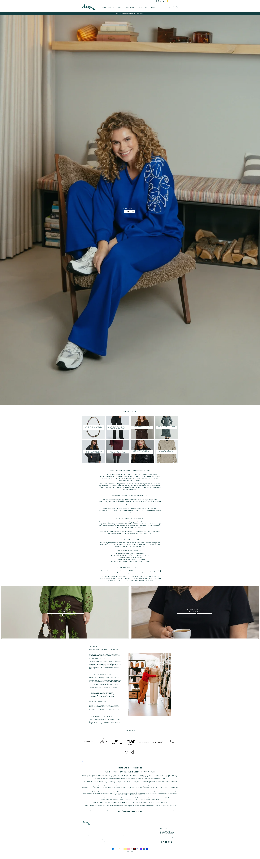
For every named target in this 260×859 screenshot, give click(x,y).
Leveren (103, 837)
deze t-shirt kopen (204, 615)
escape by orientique (145, 831)
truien (122, 845)
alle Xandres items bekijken (73, 615)
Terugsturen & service (106, 843)
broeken (123, 831)
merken (120, 7)
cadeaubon (153, 7)
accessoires (124, 829)
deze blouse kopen (54, 615)
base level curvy (144, 829)
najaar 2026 (130, 211)
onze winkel (143, 7)
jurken (122, 837)
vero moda (143, 835)
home (104, 7)
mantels (123, 839)
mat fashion (143, 833)
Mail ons (103, 831)
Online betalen (104, 835)
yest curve (142, 839)
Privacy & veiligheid (105, 841)
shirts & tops (124, 843)
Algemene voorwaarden (107, 839)
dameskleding (131, 7)
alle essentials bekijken (186, 615)
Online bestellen (105, 833)
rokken (122, 841)
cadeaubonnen (124, 833)
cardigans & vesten (125, 835)
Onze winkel (104, 829)
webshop (111, 7)
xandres (142, 837)
